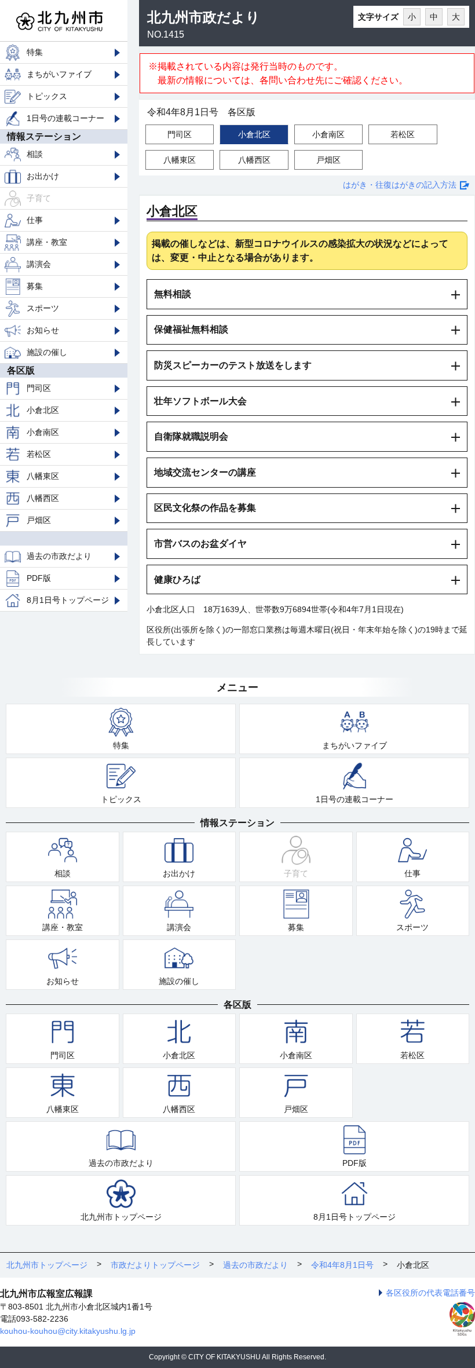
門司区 (39, 388)
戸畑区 (39, 520)
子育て (39, 198)
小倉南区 (43, 432)
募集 (35, 286)
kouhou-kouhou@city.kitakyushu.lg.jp (68, 1331)
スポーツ (43, 308)
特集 (35, 52)
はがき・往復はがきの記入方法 (399, 184)
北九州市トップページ (121, 1216)
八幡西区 (43, 498)
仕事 (35, 220)
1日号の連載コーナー (65, 118)
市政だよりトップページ (155, 1265)
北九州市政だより (203, 17)
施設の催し (47, 352)
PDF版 (39, 578)
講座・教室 (47, 242)
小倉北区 (43, 410)
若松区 (39, 454)
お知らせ (43, 330)
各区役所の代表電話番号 (430, 1292)
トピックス (47, 96)
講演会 (39, 264)
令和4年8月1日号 (342, 1265)
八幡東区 (43, 476)
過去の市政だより (59, 556)
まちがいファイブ (59, 74)
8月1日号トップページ (68, 600)
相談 (35, 154)
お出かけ (43, 176)
